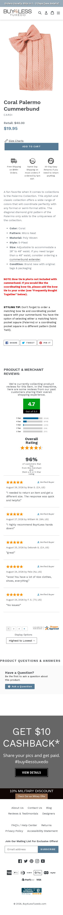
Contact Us (35, 807)
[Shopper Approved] (32, 893)
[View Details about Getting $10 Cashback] (31, 776)
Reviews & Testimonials (23, 813)
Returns (46, 825)
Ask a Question (21, 686)
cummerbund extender (25, 259)
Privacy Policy (14, 831)
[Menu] (58, 12)
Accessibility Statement (42, 831)
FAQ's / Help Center (24, 825)
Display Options (23, 634)
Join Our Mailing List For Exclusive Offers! (31, 841)
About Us (17, 807)
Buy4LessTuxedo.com (34, 904)
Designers (48, 813)
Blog (49, 807)
